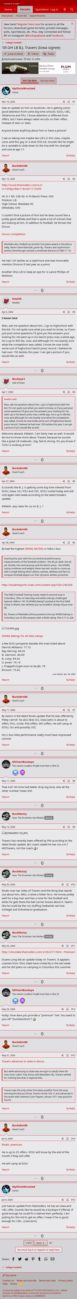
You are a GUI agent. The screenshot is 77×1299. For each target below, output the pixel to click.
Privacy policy (65, 1280)
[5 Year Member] (22, 771)
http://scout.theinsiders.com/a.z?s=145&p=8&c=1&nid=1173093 (22, 186)
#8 (74, 780)
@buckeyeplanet (35, 35)
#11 (73, 945)
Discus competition (13, 234)
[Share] (64, 102)
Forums (25, 9)
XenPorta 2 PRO (10, 1296)
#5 (74, 481)
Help (5, 1283)
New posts (7, 15)
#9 (74, 826)
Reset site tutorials (26, 1280)
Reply (72, 155)
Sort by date (30, 80)
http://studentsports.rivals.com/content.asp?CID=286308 (37, 585)
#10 (73, 884)
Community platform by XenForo (31, 1290)
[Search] (71, 9)
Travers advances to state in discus (23, 1061)
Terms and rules (47, 1280)
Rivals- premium (12, 1144)
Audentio (56, 1293)
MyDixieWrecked (13, 59)
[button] (14, 9)
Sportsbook (42, 9)
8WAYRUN (40, 1296)
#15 (73, 1199)
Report (5, 155)
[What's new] (64, 9)
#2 (74, 178)
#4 (74, 392)
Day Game (10, 1275)
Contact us (8, 1280)
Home (8, 9)
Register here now (29, 24)
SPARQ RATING (34, 548)
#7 (74, 710)
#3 (74, 312)
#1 (74, 101)
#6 (74, 542)
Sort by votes (47, 80)
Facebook (57, 35)
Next (39, 1243)
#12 (73, 1009)
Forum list (21, 15)
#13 (73, 1055)
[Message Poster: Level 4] (15, 771)
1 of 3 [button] (28, 1243)
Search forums (37, 15)
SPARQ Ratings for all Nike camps (22, 636)
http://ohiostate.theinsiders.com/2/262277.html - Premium (38, 952)
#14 (73, 1138)
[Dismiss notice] (71, 24)
